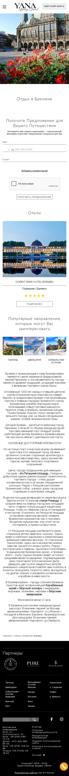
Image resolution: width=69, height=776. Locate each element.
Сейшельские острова (56, 361)
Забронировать (54, 6)
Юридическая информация (40, 737)
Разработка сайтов (26, 773)
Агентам (37, 727)
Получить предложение (34, 197)
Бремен (42, 288)
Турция (31, 706)
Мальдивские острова (34, 683)
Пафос (53, 692)
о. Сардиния (56, 687)
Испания (32, 697)
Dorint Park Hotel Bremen (34, 282)
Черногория (55, 682)
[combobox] (8, 150)
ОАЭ (7, 706)
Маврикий (10, 697)
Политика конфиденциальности (44, 731)
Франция (9, 701)
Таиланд (13, 360)
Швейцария (34, 360)
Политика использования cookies (47, 747)
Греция (31, 692)
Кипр (30, 701)
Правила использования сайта (46, 742)
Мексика (32, 687)
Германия (28, 288)
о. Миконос (55, 697)
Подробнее (34, 304)
